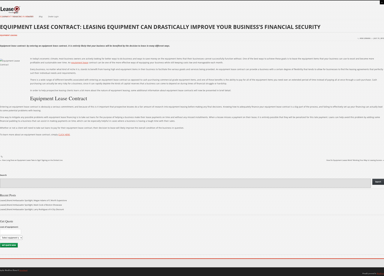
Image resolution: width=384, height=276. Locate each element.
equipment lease (79, 62)
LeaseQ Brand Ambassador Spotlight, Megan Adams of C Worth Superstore (33, 200)
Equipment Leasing (8, 35)
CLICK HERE (64, 134)
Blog (41, 16)
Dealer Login (53, 16)
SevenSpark (23, 270)
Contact (30, 16)
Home (5, 16)
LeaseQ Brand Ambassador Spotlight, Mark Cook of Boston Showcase (31, 205)
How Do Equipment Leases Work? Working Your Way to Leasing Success (355, 160)
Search (3, 175)
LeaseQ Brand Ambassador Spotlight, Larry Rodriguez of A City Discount (32, 209)
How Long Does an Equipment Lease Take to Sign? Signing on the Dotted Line (31, 160)
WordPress (380, 273)
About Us (17, 16)
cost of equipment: (9, 227)
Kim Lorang (365, 38)
